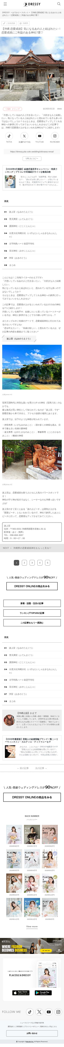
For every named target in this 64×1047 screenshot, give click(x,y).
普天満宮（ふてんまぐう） (21, 219)
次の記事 (41, 768)
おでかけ (15, 12)
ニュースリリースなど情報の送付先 (32, 1023)
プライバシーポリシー (31, 1026)
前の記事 (23, 768)
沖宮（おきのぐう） (18, 258)
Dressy (32, 4)
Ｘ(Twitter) (24, 142)
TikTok (9, 142)
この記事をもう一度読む (32, 623)
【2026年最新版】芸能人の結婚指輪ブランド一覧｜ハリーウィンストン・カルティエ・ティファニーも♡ (31, 740)
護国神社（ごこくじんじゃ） (22, 226)
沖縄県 (25, 23)
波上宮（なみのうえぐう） (21, 212)
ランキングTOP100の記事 (32, 613)
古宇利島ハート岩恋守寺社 (21, 243)
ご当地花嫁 (10, 23)
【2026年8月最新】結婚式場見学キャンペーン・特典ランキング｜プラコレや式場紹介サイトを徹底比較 (31, 170)
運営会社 (11, 1026)
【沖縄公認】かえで (27, 713)
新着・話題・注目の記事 (32, 603)
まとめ (12, 265)
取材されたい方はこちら (48, 1026)
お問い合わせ (32, 1033)
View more (32, 926)
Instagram (55, 142)
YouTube (40, 142)
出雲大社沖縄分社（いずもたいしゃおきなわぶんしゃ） (33, 235)
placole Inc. (30, 1041)
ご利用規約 (19, 1026)
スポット (25, 12)
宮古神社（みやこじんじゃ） (22, 251)
